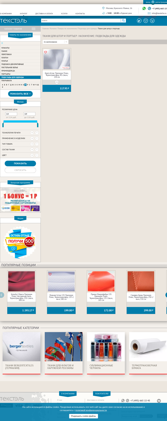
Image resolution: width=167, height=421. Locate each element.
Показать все (19, 93)
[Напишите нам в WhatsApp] (144, 8)
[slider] (3, 125)
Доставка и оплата (44, 13)
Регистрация (161, 2)
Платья (4, 61)
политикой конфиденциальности (91, 410)
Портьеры (5, 74)
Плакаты (5, 48)
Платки (4, 57)
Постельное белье (9, 67)
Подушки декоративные (12, 64)
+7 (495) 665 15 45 (140, 400)
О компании (6, 13)
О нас (59, 400)
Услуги (64, 13)
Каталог (23, 13)
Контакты (80, 13)
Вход (148, 2)
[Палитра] (139, 20)
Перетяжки (6, 54)
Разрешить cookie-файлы (83, 416)
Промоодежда (8, 71)
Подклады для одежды (12, 77)
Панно (4, 51)
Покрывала (6, 80)
